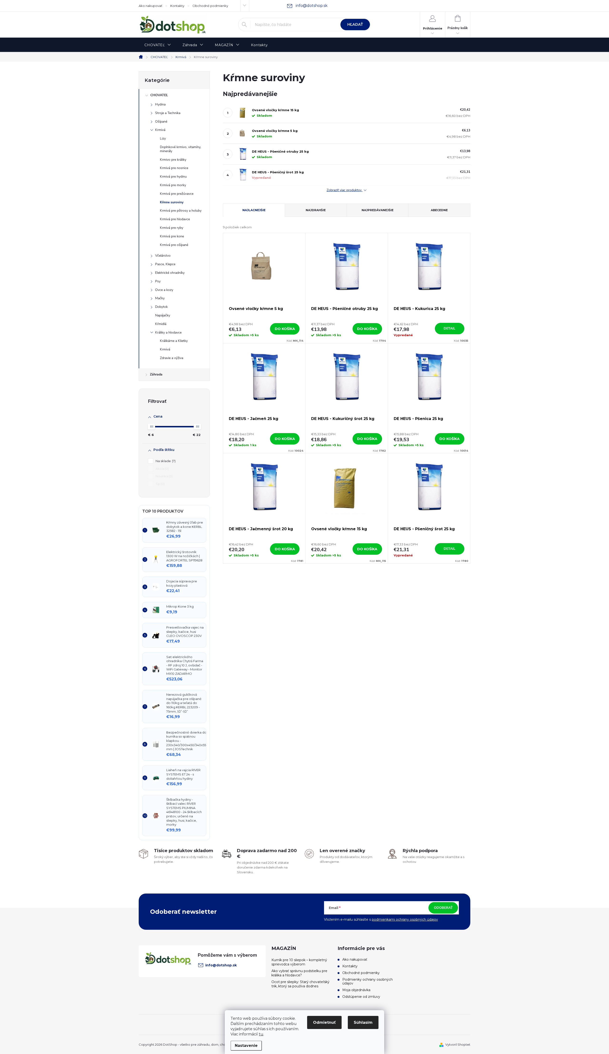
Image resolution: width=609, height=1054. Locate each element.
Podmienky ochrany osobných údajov (367, 981)
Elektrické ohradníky (170, 272)
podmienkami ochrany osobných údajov (405, 919)
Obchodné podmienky (210, 6)
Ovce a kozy (164, 290)
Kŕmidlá (160, 324)
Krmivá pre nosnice (174, 168)
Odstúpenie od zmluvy (361, 996)
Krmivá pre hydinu (173, 176)
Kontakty (177, 6)
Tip (160, 484)
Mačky (160, 298)
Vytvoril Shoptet (457, 1044)
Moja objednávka (356, 990)
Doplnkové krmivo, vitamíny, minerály (180, 149)
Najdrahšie (316, 210)
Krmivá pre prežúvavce (176, 193)
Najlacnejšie (253, 210)
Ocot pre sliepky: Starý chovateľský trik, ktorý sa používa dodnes (300, 984)
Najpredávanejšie (377, 210)
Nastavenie (246, 1045)
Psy (158, 281)
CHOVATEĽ (159, 95)
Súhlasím (363, 1022)
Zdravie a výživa (171, 358)
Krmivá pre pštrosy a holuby (180, 210)
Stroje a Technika (167, 113)
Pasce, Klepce (165, 264)
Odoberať (443, 907)
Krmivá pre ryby (171, 227)
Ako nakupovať (150, 6)
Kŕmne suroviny (171, 202)
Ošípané (161, 121)
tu (261, 1034)
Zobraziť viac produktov (345, 190)
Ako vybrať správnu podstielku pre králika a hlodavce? (299, 973)
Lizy (163, 138)
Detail (449, 328)
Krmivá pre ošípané (174, 245)
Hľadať (355, 24)
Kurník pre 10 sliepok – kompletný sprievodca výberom (299, 962)
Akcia (162, 468)
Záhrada (156, 374)
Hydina (160, 104)
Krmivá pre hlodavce (175, 219)
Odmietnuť (324, 1022)
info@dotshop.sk (221, 965)
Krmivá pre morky (173, 185)
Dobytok (161, 307)
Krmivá (160, 130)
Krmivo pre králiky (173, 159)
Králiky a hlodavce (168, 332)
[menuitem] (158, 45)
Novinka (164, 476)
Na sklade (165, 461)
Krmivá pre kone (172, 236)
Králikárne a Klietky (174, 341)
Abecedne (439, 210)
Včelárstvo (163, 255)
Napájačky (162, 315)
